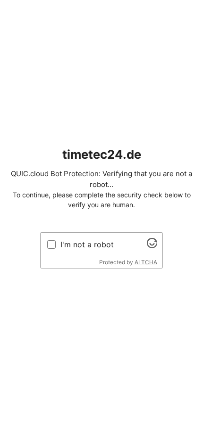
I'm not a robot (87, 244)
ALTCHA (146, 262)
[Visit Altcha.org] (152, 245)
